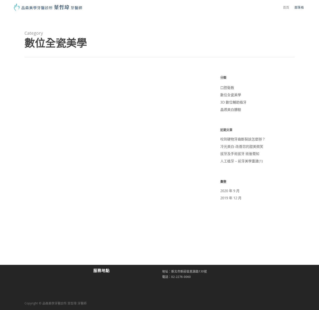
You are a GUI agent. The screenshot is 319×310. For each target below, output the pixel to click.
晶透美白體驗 (230, 109)
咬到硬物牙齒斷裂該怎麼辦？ (242, 139)
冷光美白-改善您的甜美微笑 (241, 146)
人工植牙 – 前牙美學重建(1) (241, 161)
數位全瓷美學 (106, 106)
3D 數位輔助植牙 (233, 102)
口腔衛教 (227, 87)
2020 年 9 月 (230, 190)
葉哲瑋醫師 (115, 132)
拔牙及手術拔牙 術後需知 (239, 153)
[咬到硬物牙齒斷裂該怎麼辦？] (55, 121)
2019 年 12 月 (231, 198)
